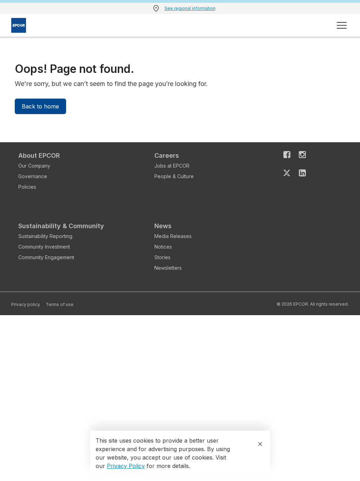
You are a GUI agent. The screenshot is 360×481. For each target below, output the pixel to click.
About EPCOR (39, 155)
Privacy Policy (126, 465)
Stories (162, 257)
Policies (27, 187)
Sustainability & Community (61, 226)
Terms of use (59, 304)
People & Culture (174, 176)
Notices (163, 247)
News (163, 226)
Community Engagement (46, 257)
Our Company (34, 166)
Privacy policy (25, 304)
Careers (166, 155)
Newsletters (168, 268)
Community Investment (44, 247)
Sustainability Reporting (45, 236)
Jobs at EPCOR (171, 166)
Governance (32, 176)
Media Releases (173, 236)
